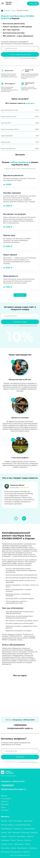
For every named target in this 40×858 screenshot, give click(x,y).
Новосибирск (6, 829)
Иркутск (27, 840)
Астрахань (33, 848)
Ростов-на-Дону (7, 825)
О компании (6, 799)
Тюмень (20, 840)
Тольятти (12, 836)
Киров (13, 848)
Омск (10, 844)
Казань (4, 832)
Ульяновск (5, 848)
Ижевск (4, 836)
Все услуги (20, 154)
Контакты (5, 810)
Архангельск (22, 848)
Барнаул (34, 832)
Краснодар (28, 821)
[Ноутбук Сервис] (2, 3)
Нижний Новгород (23, 825)
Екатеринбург (29, 829)
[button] (24, 518)
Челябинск (18, 829)
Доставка (5, 804)
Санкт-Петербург (15, 821)
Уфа (9, 832)
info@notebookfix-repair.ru (20, 728)
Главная (7, 10)
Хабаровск (5, 840)
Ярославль (21, 836)
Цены (3, 807)
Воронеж (16, 832)
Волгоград (25, 832)
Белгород (5, 852)
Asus (13, 10)
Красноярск (19, 844)
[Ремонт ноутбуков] (2, 772)
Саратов (30, 836)
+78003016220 (20, 725)
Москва (4, 821)
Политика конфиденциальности (20, 855)
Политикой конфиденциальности (28, 58)
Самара (4, 844)
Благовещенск (16, 852)
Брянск (26, 852)
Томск (13, 840)
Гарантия (5, 801)
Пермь (27, 844)
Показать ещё (20, 295)
